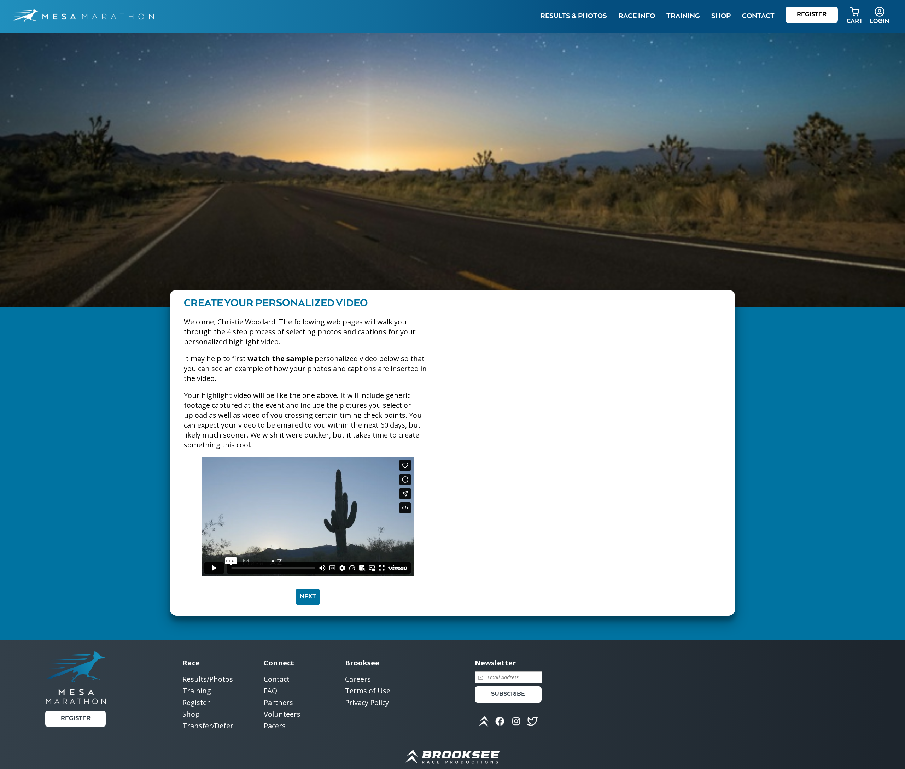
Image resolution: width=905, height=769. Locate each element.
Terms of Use (367, 691)
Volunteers (282, 714)
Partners (278, 702)
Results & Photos (573, 16)
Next (308, 596)
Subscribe (508, 694)
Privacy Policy (367, 702)
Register (812, 14)
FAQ (270, 691)
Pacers (275, 726)
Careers (358, 679)
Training (196, 691)
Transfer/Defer (207, 726)
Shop (721, 16)
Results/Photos (207, 679)
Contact (277, 679)
